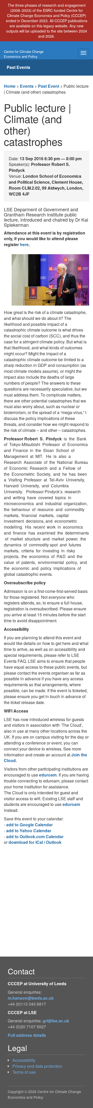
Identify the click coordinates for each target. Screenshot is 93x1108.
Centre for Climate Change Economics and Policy (23, 54)
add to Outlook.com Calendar (35, 836)
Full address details (27, 1035)
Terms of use (24, 1072)
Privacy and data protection (37, 1066)
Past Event (48, 86)
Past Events (18, 67)
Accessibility (23, 1060)
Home (10, 86)
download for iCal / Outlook (35, 842)
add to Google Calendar (29, 825)
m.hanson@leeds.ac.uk (31, 998)
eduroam (48, 775)
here (24, 244)
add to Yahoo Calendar (28, 831)
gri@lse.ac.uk (56, 1021)
